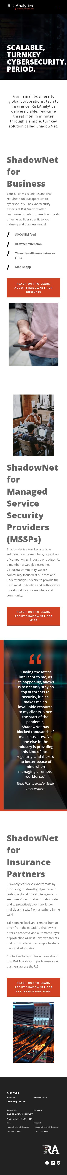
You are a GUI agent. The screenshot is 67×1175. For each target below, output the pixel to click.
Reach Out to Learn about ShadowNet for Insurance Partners (33, 987)
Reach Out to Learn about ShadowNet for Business (33, 288)
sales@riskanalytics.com (18, 1127)
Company (38, 1110)
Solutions (11, 1097)
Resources (11, 1110)
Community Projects (16, 1101)
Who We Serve (40, 1097)
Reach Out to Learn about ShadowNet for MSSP (33, 616)
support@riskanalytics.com (46, 1127)
